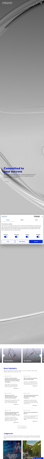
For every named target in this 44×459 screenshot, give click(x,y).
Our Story (7, 181)
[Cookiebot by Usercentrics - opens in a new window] (35, 216)
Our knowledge (22, 427)
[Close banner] (42, 216)
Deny (8, 241)
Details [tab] (22, 219)
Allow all (36, 241)
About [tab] (36, 219)
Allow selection (22, 241)
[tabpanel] (12, 355)
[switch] (16, 237)
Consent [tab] (7, 219)
